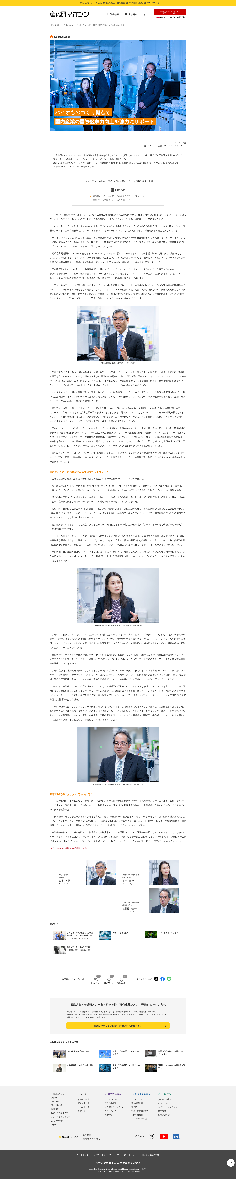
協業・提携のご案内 (140, 1111)
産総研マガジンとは (138, 14)
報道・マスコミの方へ (60, 1113)
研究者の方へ (114, 1094)
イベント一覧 (83, 1107)
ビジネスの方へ (142, 1094)
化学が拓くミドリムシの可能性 (79, 947)
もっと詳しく (96, 983)
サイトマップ (82, 1155)
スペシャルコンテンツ (167, 1107)
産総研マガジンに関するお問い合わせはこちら (118, 1026)
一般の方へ (167, 1094)
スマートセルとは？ (121, 933)
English (54, 1124)
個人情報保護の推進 (150, 1155)
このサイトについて (102, 1155)
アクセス (55, 1098)
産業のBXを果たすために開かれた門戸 (111, 200)
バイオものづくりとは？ (168, 933)
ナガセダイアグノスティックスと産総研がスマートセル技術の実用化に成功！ (80, 935)
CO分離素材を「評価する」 (78, 1051)
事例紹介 (135, 1107)
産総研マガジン (55, 25)
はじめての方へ (111, 1099)
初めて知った (109, 983)
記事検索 (114, 14)
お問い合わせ (57, 1121)
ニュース (82, 1094)
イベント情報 (164, 1103)
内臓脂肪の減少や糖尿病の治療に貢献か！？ (81, 950)
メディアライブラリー (60, 1117)
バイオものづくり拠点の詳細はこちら (68, 848)
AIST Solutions (137, 1119)
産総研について (57, 1094)
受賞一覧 (81, 1111)
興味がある (121, 983)
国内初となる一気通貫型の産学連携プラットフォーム (118, 196)
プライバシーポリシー (126, 1155)
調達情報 (55, 1102)
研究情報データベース (114, 1107)
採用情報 (55, 1109)
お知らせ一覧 (83, 1099)
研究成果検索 (57, 1105)
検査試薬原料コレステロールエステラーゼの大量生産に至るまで (81, 938)
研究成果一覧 (83, 1103)
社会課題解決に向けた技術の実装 (80, 1065)
